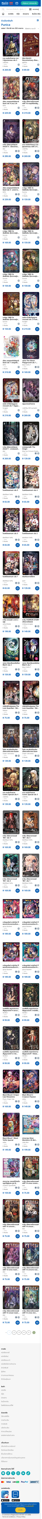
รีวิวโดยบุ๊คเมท (6, 1379)
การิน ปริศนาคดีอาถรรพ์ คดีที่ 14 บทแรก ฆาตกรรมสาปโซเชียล (30, 1226)
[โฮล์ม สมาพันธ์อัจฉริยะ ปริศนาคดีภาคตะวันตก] (30, 736)
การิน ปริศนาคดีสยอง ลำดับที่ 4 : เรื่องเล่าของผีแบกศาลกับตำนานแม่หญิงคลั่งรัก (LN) (11, 146)
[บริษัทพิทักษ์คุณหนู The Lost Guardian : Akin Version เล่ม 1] (30, 693)
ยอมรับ (20, 1510)
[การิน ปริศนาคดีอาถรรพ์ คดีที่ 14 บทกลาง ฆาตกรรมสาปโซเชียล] (11, 1211)
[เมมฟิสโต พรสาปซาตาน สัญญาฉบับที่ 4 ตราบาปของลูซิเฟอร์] (11, 995)
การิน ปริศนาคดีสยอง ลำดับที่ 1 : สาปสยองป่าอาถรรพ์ (11, 448)
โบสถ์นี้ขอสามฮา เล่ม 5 (10, 490)
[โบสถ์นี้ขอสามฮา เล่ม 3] (11, 520)
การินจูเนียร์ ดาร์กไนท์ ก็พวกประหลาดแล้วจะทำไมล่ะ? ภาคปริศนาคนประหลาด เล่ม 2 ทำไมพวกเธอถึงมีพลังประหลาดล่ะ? (11, 967)
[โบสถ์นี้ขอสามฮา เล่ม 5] (11, 477)
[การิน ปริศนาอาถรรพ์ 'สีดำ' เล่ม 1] (30, 865)
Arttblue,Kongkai (27, 624)
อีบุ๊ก (18, 14)
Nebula (5, 667)
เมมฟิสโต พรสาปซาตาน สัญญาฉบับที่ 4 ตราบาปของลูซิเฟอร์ (11, 1010)
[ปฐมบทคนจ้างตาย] (30, 390)
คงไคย (24, 1099)
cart (16, 3)
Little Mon (25, 1142)
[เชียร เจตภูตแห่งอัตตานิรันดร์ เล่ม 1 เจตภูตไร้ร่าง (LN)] (11, 347)
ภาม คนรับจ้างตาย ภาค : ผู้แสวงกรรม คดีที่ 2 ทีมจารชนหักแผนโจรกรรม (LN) (30, 146)
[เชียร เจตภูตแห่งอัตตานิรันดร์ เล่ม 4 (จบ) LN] (11, 88)
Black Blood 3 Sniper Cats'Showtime (11, 1096)
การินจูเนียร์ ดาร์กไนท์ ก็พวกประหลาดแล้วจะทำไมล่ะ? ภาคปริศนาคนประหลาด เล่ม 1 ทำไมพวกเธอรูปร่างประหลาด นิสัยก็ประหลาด (30, 923)
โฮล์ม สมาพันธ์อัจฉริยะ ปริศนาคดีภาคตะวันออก (11, 751)
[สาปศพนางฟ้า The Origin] (30, 433)
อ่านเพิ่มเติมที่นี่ (29, 1506)
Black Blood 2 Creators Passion (29, 1096)
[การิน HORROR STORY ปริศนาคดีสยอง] (30, 606)
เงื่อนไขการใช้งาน (6, 1454)
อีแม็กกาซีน (36, 14)
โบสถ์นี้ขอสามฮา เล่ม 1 (10, 577)
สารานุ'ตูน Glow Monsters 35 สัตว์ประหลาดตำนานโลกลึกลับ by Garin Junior (30, 1139)
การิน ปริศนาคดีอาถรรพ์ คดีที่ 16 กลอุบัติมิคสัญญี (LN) (30, 103)
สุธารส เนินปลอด (7, 926)
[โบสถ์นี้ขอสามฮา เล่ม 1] (11, 563)
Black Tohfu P (26, 365)
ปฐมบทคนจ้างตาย (28, 404)
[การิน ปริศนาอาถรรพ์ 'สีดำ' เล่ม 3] (30, 822)
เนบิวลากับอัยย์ (7, 624)
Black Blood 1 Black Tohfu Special (10, 1139)
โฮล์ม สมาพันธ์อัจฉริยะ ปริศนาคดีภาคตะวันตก (29, 751)
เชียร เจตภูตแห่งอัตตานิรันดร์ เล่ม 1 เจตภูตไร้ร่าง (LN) (11, 362)
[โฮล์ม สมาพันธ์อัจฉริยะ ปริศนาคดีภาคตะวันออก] (11, 736)
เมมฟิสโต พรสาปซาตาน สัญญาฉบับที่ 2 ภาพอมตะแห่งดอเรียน (11, 1053)
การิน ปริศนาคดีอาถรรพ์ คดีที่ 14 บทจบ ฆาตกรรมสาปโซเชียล (30, 1182)
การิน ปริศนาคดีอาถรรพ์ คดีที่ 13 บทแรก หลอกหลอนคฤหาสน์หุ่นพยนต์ (11, 1312)
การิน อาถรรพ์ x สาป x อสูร (10, 621)
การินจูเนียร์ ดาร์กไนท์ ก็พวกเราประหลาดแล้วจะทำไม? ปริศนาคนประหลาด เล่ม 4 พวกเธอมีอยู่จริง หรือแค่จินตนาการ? (11, 923)
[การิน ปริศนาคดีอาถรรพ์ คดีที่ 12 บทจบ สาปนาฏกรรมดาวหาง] (30, 1297)
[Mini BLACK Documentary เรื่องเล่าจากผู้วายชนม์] (30, 45)
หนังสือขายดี (5, 1352)
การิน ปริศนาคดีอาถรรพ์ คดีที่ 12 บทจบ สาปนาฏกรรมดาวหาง (30, 1312)
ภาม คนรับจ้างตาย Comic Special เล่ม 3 (30, 794)
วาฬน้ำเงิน (5, 62)
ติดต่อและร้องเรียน (7, 1450)
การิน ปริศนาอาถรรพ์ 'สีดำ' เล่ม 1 (29, 880)
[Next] (34, 1332)
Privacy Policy (21, 1517)
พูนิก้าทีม (24, 62)
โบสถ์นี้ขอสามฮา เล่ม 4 (30, 490)
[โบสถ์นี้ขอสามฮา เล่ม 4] (30, 477)
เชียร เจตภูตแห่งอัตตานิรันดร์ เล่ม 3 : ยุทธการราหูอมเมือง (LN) (11, 189)
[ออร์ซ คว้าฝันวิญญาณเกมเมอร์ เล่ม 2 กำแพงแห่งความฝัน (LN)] (30, 304)
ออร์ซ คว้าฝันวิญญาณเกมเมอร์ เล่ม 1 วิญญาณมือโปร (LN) (11, 405)
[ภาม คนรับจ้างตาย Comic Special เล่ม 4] (11, 779)
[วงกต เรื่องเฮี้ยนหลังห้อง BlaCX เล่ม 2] (11, 649)
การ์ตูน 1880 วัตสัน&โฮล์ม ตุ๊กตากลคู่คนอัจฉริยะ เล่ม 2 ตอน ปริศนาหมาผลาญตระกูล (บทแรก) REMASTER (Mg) (30, 275)
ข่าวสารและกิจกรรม (7, 1375)
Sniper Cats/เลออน (8, 754)
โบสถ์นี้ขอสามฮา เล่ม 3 (10, 534)
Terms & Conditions (8, 1517)
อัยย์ (23, 106)
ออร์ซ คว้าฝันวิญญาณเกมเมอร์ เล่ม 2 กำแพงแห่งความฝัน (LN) (30, 319)
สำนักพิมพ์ (4, 1368)
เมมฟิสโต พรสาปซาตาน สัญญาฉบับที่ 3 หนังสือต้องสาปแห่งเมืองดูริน (30, 1010)
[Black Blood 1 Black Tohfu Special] (11, 1125)
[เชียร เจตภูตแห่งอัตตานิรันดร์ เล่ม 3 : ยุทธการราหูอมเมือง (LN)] (11, 174)
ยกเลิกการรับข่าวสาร (7, 1435)
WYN (4, 106)
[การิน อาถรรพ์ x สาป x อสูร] (11, 606)
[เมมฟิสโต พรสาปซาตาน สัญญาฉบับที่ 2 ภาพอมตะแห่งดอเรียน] (11, 1038)
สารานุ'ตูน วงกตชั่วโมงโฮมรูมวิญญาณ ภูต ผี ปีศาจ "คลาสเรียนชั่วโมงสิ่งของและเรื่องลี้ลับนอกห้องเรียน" (11, 1182)
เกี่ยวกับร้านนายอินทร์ (8, 1446)
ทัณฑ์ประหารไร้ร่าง (28, 577)
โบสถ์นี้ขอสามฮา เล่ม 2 (30, 534)
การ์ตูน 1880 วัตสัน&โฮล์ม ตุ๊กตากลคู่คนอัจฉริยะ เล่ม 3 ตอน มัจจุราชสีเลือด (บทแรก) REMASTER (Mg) (11, 275)
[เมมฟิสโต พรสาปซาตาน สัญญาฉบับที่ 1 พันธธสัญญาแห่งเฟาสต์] (30, 1038)
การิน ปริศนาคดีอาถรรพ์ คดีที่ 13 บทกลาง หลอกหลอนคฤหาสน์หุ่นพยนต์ (30, 1269)
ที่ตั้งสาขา (4, 1461)
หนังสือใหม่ (4, 1356)
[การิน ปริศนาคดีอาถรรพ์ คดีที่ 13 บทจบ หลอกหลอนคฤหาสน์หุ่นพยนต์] (11, 1254)
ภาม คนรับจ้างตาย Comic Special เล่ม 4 (10, 794)
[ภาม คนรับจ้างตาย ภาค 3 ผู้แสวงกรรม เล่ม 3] (11, 45)
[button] (18, 70)
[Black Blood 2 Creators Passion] (30, 1081)
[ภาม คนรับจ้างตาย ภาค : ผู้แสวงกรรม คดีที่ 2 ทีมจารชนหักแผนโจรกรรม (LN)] (30, 131)
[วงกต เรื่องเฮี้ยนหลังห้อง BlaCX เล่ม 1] (30, 649)
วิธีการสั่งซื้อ (5, 1416)
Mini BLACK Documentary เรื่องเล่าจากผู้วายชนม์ (30, 59)
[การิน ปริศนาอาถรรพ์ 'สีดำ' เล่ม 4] (11, 822)
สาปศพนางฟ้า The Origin (28, 448)
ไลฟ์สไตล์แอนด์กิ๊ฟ (7, 1405)
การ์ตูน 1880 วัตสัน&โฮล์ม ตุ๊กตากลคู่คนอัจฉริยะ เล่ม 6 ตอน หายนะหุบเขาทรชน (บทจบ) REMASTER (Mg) (30, 189)
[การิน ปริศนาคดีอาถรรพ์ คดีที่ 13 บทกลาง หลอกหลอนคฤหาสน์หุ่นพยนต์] (30, 1254)
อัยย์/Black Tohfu (8, 494)
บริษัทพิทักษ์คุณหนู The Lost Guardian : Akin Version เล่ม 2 (11, 707)
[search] (3, 9)
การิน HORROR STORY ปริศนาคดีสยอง (30, 621)
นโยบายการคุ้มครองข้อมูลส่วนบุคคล (13, 1458)
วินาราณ (24, 192)
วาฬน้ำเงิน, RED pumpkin (29, 408)
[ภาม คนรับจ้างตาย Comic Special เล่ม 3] (30, 779)
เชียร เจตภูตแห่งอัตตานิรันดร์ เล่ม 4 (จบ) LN (11, 103)
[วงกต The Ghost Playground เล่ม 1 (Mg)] (30, 347)
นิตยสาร (26, 14)
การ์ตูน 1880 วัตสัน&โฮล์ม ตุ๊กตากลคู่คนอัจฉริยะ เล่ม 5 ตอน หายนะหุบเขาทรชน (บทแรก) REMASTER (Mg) (11, 232)
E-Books (5, 66)
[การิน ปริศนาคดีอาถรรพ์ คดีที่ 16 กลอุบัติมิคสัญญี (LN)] (30, 88)
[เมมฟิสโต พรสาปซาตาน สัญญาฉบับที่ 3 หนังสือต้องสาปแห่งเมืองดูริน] (30, 995)
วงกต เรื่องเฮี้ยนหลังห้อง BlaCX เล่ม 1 (30, 664)
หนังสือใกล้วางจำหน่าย (8, 1364)
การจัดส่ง (4, 1424)
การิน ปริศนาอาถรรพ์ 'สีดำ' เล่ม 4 (10, 837)
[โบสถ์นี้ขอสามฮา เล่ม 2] (30, 520)
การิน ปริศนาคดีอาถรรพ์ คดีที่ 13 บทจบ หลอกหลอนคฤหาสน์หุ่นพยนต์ (11, 1269)
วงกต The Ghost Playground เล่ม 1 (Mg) (29, 362)
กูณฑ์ (23, 581)
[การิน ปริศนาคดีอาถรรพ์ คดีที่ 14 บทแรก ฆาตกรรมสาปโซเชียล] (30, 1211)
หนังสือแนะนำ (5, 1360)
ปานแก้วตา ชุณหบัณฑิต (9, 1185)
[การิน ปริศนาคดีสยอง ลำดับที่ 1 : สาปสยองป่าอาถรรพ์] (11, 433)
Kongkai (24, 322)
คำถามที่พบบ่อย (6, 1431)
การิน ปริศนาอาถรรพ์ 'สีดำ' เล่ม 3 (29, 837)
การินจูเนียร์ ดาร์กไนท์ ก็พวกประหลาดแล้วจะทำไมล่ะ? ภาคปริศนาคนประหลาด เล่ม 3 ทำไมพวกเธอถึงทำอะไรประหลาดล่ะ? (30, 967)
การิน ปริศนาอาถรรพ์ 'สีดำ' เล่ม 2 (10, 880)
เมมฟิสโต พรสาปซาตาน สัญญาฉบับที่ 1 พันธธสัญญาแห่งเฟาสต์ (30, 1053)
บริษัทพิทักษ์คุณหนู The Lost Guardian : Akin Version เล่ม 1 (30, 707)
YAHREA (5, 1013)
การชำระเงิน (5, 1420)
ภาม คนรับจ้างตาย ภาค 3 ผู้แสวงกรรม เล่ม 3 (11, 59)
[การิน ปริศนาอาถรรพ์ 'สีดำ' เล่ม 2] (11, 865)
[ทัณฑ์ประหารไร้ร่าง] (30, 563)
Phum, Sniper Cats (8, 1099)
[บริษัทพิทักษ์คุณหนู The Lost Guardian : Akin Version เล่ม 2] (11, 693)
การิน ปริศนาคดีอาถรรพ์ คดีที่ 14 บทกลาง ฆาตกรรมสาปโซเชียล (11, 1226)
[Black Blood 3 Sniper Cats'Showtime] (11, 1081)
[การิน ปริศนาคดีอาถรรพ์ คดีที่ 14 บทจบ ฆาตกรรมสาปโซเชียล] (30, 1168)
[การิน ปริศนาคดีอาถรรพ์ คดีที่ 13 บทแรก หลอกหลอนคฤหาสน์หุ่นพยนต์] (11, 1297)
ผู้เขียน (3, 1371)
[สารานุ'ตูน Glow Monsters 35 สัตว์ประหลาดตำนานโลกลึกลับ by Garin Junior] (30, 1125)
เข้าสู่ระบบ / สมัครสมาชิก (30, 3)
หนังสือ (10, 14)
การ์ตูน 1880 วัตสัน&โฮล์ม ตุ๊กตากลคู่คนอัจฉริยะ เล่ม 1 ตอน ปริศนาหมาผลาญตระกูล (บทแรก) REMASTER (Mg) (11, 319)
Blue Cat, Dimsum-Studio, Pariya (30, 451)
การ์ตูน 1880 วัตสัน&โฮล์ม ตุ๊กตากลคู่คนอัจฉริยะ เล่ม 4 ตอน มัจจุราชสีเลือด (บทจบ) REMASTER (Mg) (30, 232)
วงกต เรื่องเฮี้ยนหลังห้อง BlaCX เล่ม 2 (11, 664)
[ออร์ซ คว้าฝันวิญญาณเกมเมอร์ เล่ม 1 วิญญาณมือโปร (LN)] (11, 390)
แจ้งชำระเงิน (5, 1428)
